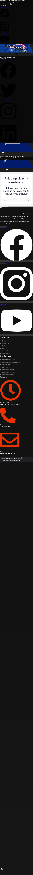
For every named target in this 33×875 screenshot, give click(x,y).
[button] (16, 54)
